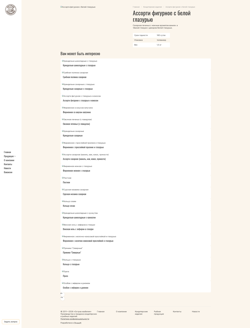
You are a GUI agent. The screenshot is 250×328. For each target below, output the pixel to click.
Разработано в (67, 323)
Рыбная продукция (159, 312)
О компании (9, 160)
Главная (7, 152)
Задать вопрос (10, 322)
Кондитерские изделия (152, 7)
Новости (7, 168)
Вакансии (8, 172)
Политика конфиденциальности (75, 319)
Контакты (8, 164)
